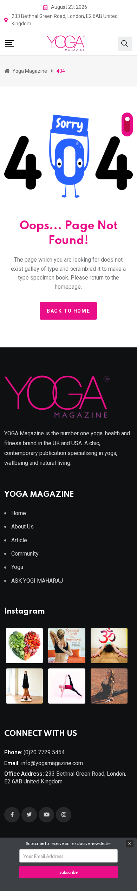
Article (19, 540)
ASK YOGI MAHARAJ (37, 580)
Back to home (68, 311)
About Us (22, 526)
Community (25, 553)
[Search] (124, 43)
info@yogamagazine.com (52, 763)
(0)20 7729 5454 (44, 752)
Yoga (17, 567)
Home (18, 513)
